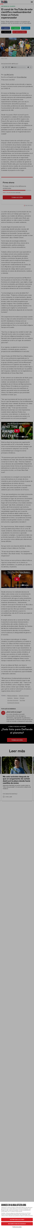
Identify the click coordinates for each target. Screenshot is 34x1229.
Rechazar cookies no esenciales (17, 1223)
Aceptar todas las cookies (17, 1219)
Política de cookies (17, 1226)
